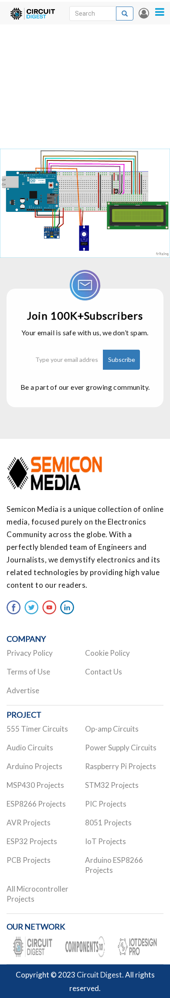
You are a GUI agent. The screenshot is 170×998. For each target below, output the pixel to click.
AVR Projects (29, 822)
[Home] (33, 13)
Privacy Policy (30, 652)
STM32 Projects (112, 785)
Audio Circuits (30, 747)
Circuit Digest (99, 974)
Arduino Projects (34, 766)
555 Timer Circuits (37, 728)
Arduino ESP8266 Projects (114, 865)
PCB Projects (29, 860)
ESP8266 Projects (36, 803)
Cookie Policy (107, 652)
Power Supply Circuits (120, 747)
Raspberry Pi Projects (120, 766)
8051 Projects (108, 822)
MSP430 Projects (35, 785)
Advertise (23, 690)
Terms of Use (28, 671)
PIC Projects (105, 803)
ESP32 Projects (32, 841)
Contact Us (103, 671)
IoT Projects (105, 841)
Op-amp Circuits (112, 728)
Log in (144, 13)
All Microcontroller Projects (37, 893)
